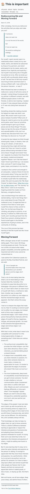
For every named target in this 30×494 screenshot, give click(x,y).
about (10, 9)
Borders (21, 9)
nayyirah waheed (12, 56)
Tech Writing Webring (14, 488)
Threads (12, 12)
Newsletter (5, 12)
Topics (15, 9)
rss (17, 12)
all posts (4, 9)
